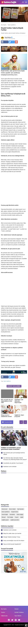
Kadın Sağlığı (20, 514)
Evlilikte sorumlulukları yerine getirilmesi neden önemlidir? (11, 448)
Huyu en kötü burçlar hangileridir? (12, 544)
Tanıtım (3, 612)
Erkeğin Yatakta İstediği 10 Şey (11, 537)
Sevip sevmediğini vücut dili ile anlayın (13, 540)
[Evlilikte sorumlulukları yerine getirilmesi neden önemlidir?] (14, 438)
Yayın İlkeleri (18, 615)
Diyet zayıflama (7, 381)
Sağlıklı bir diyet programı (19, 415)
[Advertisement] (14, 186)
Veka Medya (8, 37)
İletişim (17, 609)
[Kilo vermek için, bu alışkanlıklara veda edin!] (7, 393)
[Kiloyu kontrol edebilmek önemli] (7, 409)
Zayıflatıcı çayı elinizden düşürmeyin (19, 401)
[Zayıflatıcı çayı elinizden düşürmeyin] (21, 393)
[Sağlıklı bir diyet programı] (21, 409)
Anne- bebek (12, 509)
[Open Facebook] (9, 620)
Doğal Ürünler (14, 511)
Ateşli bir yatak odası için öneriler (12, 533)
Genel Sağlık (5, 514)
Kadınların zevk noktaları (9, 466)
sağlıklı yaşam (5, 520)
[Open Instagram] (16, 620)
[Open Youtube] (19, 620)
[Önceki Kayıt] (21, 422)
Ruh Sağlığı (10, 517)
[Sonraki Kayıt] (25, 422)
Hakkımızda (4, 615)
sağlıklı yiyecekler (15, 520)
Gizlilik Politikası (19, 612)
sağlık (21, 517)
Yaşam (16, 517)
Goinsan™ (22, 624)
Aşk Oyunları (20, 509)
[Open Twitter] (12, 620)
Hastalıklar (12, 514)
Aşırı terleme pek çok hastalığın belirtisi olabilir (14, 453)
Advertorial (4, 509)
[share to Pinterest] (16, 42)
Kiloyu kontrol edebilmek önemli (6, 415)
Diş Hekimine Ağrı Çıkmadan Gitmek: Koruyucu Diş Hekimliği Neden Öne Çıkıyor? (15, 458)
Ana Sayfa (3, 609)
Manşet (4, 517)
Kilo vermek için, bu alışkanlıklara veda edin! (7, 401)
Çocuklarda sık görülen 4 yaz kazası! (13, 463)
